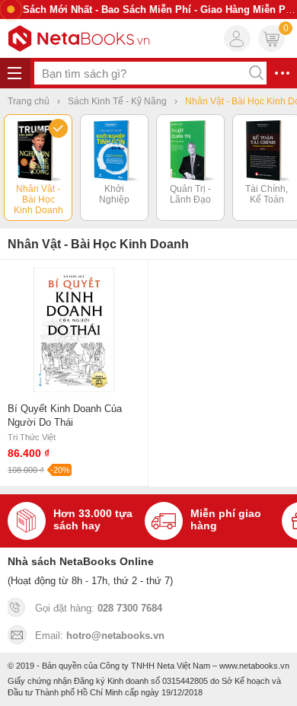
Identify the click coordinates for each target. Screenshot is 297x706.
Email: (99, 635)
